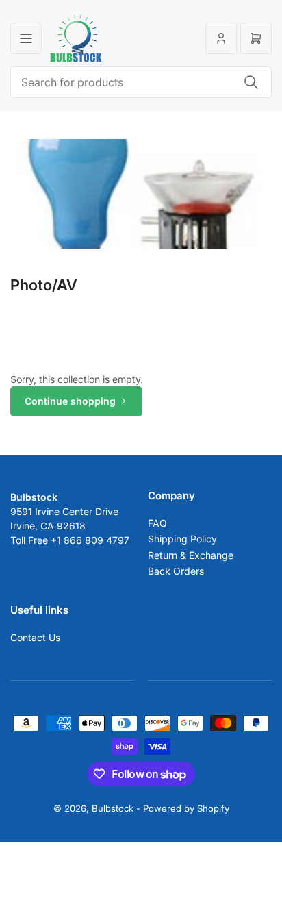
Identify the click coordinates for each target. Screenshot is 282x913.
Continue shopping (70, 401)
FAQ (157, 523)
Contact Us (35, 637)
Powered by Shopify (186, 808)
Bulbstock (112, 808)
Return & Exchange (190, 555)
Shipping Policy (182, 539)
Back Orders (176, 571)
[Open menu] (26, 38)
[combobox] (141, 82)
